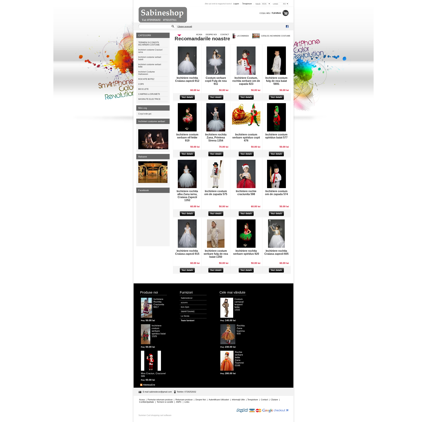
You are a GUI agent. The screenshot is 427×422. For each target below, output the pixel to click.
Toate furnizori (187, 320)
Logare (236, 4)
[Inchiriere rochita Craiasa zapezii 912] (187, 74)
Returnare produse (184, 400)
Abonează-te (149, 385)
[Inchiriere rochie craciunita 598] (246, 187)
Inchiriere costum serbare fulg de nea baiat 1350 (216, 253)
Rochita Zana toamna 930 (241, 329)
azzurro (184, 302)
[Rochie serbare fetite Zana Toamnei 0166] (227, 361)
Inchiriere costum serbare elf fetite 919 (187, 137)
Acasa (199, 34)
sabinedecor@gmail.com (160, 392)
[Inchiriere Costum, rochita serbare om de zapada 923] (246, 74)
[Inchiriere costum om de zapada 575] (216, 187)
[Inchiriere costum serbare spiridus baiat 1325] (145, 334)
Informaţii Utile (238, 400)
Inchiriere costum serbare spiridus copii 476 (246, 137)
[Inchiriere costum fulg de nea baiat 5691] (276, 74)
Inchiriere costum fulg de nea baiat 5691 (276, 80)
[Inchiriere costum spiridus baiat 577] (276, 131)
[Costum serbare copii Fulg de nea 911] (215, 74)
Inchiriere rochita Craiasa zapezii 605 (276, 252)
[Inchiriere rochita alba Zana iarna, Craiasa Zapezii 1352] (187, 187)
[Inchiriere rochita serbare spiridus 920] (246, 247)
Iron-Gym (185, 307)
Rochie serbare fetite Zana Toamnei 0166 (239, 359)
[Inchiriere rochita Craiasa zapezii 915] (187, 247)
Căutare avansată (184, 26)
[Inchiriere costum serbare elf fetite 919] (187, 131)
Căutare (274, 400)
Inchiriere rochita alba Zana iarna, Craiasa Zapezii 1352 (187, 196)
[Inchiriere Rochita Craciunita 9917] (146, 308)
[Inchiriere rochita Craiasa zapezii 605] (276, 247)
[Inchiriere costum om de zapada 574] (276, 187)
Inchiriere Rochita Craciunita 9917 (158, 303)
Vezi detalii (187, 97)
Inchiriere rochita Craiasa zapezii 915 (187, 252)
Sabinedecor (186, 298)
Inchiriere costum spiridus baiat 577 (276, 136)
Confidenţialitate (146, 402)
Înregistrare (247, 4)
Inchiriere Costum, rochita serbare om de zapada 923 (246, 80)
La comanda (242, 36)
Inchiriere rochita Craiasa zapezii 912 (187, 79)
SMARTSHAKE (188, 311)
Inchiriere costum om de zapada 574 (276, 193)
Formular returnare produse (160, 400)
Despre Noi (211, 34)
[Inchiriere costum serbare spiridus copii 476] (246, 125)
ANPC (179, 402)
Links (186, 402)
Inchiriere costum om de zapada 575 (215, 193)
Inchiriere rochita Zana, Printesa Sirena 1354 (216, 137)
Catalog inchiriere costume (275, 36)
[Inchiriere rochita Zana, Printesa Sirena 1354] (215, 131)
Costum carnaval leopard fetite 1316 (239, 304)
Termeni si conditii (165, 402)
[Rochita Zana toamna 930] (227, 334)
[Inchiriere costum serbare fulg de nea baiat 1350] (216, 247)
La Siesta (185, 316)
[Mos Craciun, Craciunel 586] (151, 361)
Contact (224, 34)
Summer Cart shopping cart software (154, 415)
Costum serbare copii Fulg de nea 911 (216, 80)
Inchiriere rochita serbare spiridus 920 (246, 252)
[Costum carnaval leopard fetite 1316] (226, 308)
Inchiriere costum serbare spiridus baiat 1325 (159, 331)
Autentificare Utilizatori (219, 400)
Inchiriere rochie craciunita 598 (246, 193)
